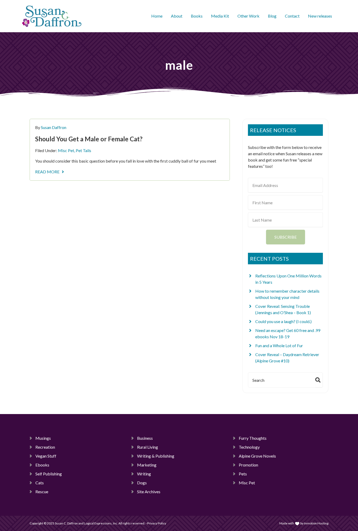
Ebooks (42, 464)
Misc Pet (66, 150)
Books (197, 15)
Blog (272, 15)
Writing (144, 473)
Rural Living (147, 446)
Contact (292, 15)
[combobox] (280, 380)
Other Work (248, 15)
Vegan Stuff (45, 455)
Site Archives (148, 491)
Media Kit (220, 15)
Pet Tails (83, 150)
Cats (39, 482)
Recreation (45, 446)
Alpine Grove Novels (257, 455)
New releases (320, 15)
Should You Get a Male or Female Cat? (89, 139)
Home (156, 15)
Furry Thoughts (253, 438)
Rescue (41, 491)
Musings (43, 438)
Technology (249, 446)
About (176, 15)
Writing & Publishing (155, 455)
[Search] (319, 380)
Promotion (248, 464)
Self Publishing (48, 473)
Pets (243, 473)
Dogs (142, 482)
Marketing (146, 464)
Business (145, 438)
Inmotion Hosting (316, 523)
